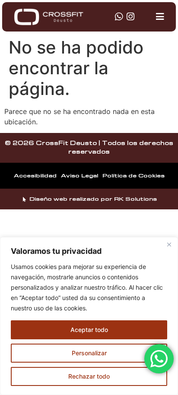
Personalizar (89, 353)
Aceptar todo (89, 329)
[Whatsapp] (119, 16)
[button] (160, 17)
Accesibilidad (35, 175)
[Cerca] (169, 244)
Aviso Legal (79, 175)
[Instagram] (130, 16)
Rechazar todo (89, 376)
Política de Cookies (133, 175)
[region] (89, 316)
